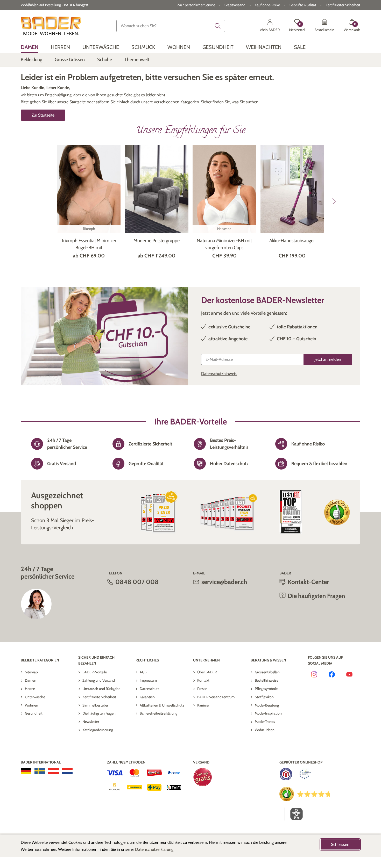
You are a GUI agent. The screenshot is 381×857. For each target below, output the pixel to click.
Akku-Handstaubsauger (292, 240)
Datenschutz (149, 688)
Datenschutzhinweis (219, 373)
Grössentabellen (267, 672)
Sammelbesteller (95, 705)
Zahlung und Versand (98, 680)
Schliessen (340, 844)
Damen (30, 680)
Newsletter (90, 721)
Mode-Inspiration (268, 713)
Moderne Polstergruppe (156, 240)
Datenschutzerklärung (154, 849)
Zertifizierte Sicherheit (99, 697)
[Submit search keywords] (217, 26)
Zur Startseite (43, 115)
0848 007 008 (137, 582)
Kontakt (203, 680)
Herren (30, 688)
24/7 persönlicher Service (196, 5)
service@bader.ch (224, 582)
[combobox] (170, 26)
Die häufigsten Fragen (99, 713)
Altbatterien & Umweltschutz (162, 705)
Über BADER (207, 672)
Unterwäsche (35, 697)
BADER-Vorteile (94, 672)
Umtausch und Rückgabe (101, 688)
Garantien (147, 697)
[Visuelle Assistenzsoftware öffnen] (294, 814)
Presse (202, 688)
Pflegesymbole (266, 688)
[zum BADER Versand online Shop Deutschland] (26, 771)
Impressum (148, 680)
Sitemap (31, 672)
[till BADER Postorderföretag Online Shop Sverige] (39, 771)
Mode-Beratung (267, 705)
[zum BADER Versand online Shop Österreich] (53, 771)
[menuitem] (30, 47)
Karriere (203, 705)
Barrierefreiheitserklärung (158, 713)
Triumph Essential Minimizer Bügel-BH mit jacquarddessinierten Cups (88, 244)
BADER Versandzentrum (216, 697)
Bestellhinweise (266, 680)
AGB (143, 672)
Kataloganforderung (97, 730)
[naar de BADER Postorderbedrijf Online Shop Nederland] (67, 771)
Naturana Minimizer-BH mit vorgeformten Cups (224, 244)
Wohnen (31, 705)
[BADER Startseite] (51, 26)
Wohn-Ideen (264, 730)
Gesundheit (34, 713)
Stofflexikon (264, 697)
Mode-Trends (265, 721)
